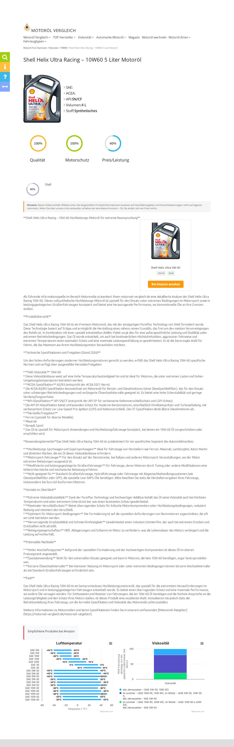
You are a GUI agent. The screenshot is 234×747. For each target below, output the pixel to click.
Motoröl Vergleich (35, 37)
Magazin (134, 37)
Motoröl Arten (178, 37)
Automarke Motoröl (110, 37)
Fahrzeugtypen (33, 41)
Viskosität (84, 37)
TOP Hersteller (63, 37)
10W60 (63, 47)
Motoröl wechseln (154, 37)
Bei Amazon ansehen (166, 284)
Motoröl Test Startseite (35, 47)
